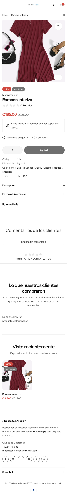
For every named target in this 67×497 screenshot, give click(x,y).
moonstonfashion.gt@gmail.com (20, 450)
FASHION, (39, 167)
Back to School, (25, 167)
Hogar (5, 15)
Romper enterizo (11, 394)
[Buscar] (54, 5)
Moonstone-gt (10, 94)
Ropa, (48, 167)
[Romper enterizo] (17, 375)
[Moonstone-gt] (33, 5)
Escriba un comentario (33, 242)
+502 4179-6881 (10, 446)
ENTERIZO (23, 175)
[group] (33, 51)
